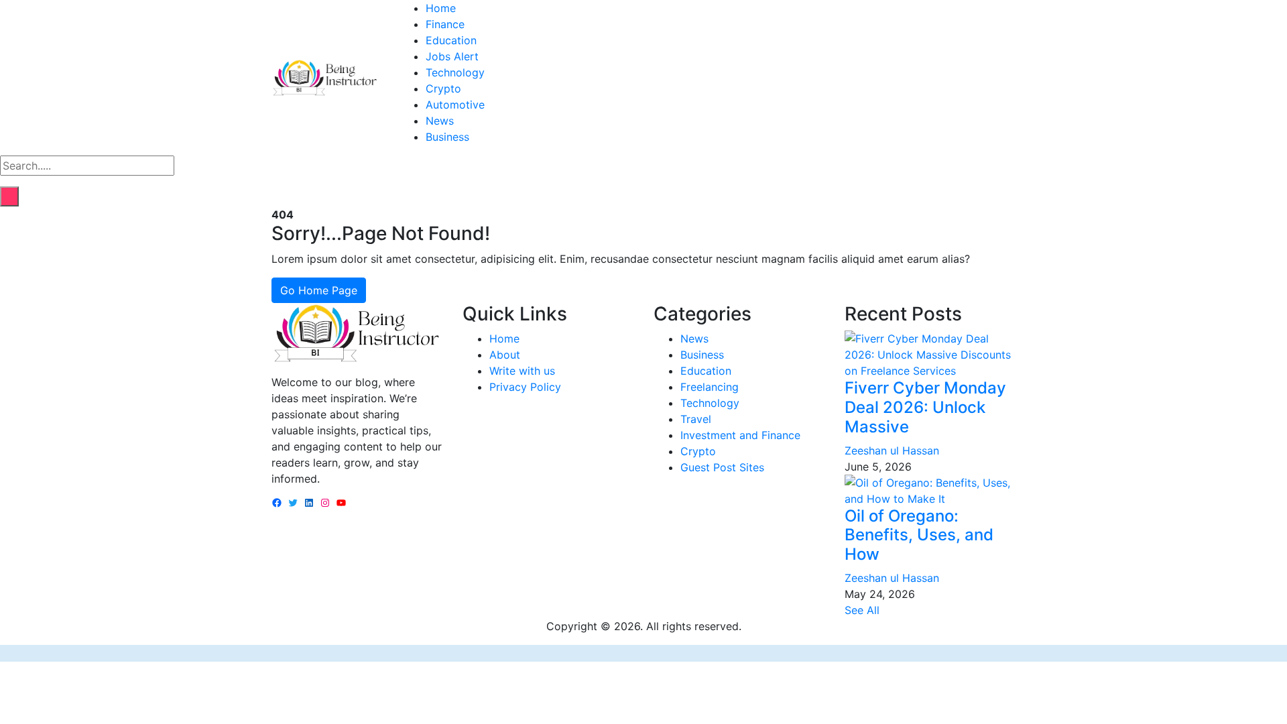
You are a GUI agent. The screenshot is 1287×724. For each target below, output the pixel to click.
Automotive (455, 104)
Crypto (443, 88)
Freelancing (709, 387)
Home (441, 8)
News (440, 120)
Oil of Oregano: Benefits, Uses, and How (919, 535)
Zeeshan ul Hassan (892, 450)
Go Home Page (318, 290)
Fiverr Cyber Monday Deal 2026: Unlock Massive (925, 407)
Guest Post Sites (722, 467)
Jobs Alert (452, 56)
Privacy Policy (525, 387)
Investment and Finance (740, 435)
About (504, 354)
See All (862, 610)
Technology (455, 72)
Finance (445, 24)
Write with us (522, 370)
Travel (695, 419)
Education (451, 40)
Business (447, 136)
